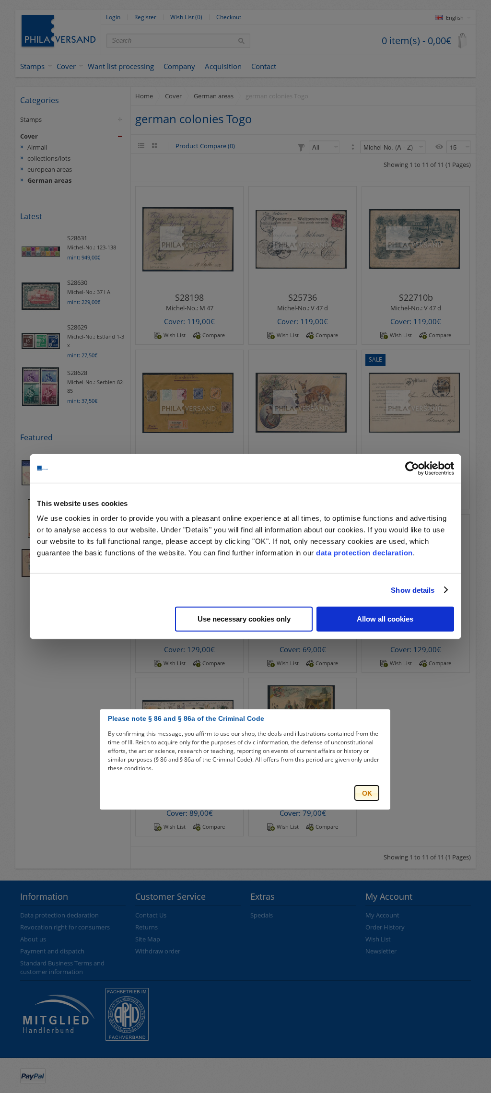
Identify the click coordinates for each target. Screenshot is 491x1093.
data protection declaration (364, 553)
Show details (412, 590)
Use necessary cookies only (244, 619)
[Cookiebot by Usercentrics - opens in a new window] (412, 468)
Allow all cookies (385, 619)
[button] (366, 793)
